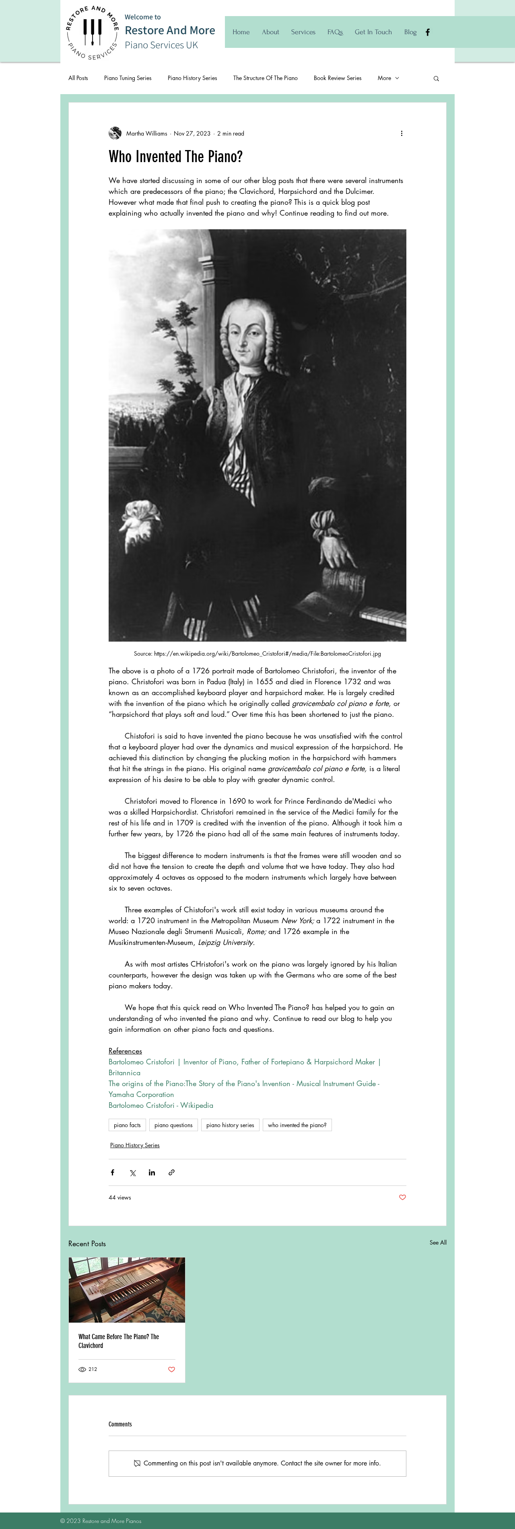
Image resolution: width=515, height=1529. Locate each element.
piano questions (173, 1125)
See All (438, 1242)
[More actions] (401, 133)
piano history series (230, 1125)
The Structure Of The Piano (265, 78)
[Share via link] (171, 1172)
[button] (436, 78)
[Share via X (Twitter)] (132, 1172)
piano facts (127, 1125)
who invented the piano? (297, 1125)
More (384, 78)
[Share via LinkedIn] (152, 1172)
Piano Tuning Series (128, 78)
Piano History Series (192, 78)
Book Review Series (338, 78)
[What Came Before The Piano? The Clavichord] (127, 1290)
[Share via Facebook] (112, 1172)
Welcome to (143, 16)
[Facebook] (428, 32)
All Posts (78, 78)
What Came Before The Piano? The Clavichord (118, 1341)
